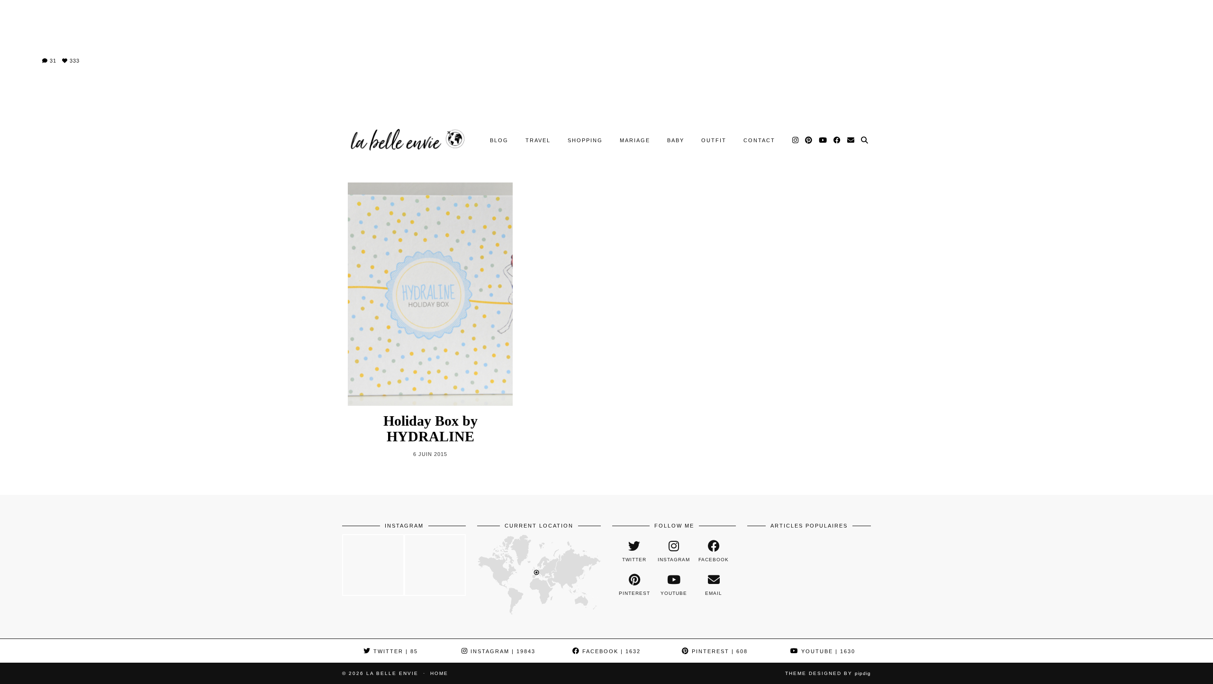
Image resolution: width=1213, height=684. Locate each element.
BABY (675, 140)
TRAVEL (538, 140)
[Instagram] (795, 140)
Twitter (394, 651)
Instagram (501, 651)
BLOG (499, 140)
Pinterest (718, 651)
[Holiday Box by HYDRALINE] (430, 294)
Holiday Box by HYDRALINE (430, 428)
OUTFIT (713, 140)
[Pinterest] (809, 140)
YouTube (827, 651)
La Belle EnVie (392, 673)
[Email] (851, 140)
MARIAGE (635, 140)
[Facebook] (837, 140)
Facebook (610, 651)
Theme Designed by (828, 673)
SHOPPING (585, 140)
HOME (439, 673)
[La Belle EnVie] (406, 140)
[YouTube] (823, 140)
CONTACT (759, 140)
